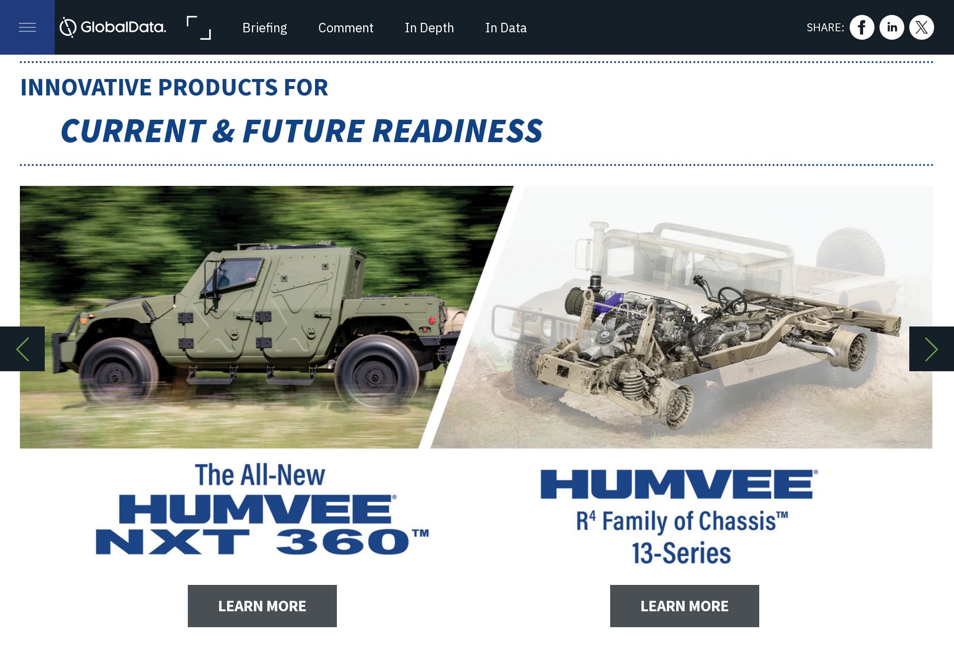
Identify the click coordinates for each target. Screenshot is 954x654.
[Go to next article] (931, 349)
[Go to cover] (113, 27)
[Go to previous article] (22, 349)
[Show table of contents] (27, 27)
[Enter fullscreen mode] (198, 27)
